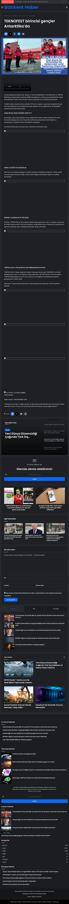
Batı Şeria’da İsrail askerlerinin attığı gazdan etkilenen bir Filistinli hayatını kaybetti (55, 537)
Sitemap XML (18, 891)
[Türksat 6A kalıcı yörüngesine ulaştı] (6, 756)
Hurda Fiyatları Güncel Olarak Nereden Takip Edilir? (20, 435)
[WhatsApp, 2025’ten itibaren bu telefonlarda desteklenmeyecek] (6, 780)
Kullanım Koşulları (47, 902)
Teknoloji (4, 859)
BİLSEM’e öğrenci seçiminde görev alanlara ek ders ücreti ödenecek (37, 638)
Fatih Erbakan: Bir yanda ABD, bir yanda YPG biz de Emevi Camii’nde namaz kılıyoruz (40, 812)
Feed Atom (44, 891)
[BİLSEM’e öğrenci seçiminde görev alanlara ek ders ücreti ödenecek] (9, 639)
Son (34, 609)
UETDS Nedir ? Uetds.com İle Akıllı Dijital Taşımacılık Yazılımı (18, 681)
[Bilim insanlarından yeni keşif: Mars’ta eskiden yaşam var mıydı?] (6, 764)
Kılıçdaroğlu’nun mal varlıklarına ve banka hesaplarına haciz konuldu (38, 630)
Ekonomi (4, 845)
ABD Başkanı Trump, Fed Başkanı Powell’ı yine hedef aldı (34, 537)
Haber (4, 851)
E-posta (7, 585)
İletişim (19, 902)
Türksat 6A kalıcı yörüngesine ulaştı (24, 754)
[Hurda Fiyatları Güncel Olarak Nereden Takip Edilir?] (18, 694)
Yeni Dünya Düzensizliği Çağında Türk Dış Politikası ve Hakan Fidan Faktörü (36, 2)
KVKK (39, 902)
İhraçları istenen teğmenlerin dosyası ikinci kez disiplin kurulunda (34, 827)
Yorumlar (56, 609)
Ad (5, 577)
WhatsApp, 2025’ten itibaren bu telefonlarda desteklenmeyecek (34, 778)
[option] (34, 437)
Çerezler (34, 902)
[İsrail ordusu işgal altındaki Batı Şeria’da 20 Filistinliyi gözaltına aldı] (13, 528)
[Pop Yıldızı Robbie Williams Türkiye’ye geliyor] (9, 646)
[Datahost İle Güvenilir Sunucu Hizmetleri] (50, 694)
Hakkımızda (13, 902)
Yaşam (4, 862)
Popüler (12, 609)
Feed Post (51, 891)
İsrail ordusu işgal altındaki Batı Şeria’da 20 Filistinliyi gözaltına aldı (13, 537)
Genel (7, 430)
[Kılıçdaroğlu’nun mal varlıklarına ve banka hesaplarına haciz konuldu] (9, 632)
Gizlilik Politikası (26, 902)
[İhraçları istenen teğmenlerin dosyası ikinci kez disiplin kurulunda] (6, 830)
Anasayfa (8, 15)
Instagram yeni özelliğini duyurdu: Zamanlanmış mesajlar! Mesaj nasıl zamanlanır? (40, 770)
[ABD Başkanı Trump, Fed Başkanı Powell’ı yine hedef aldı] (34, 528)
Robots (32, 891)
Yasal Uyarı (56, 902)
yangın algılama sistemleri (34, 896)
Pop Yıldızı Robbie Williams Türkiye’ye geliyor (30, 645)
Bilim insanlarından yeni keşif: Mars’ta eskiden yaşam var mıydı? (34, 762)
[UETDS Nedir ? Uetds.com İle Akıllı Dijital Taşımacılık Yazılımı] (18, 669)
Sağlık (4, 853)
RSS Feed (26, 891)
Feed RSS (37, 891)
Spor (3, 856)
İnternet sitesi (40, 585)
